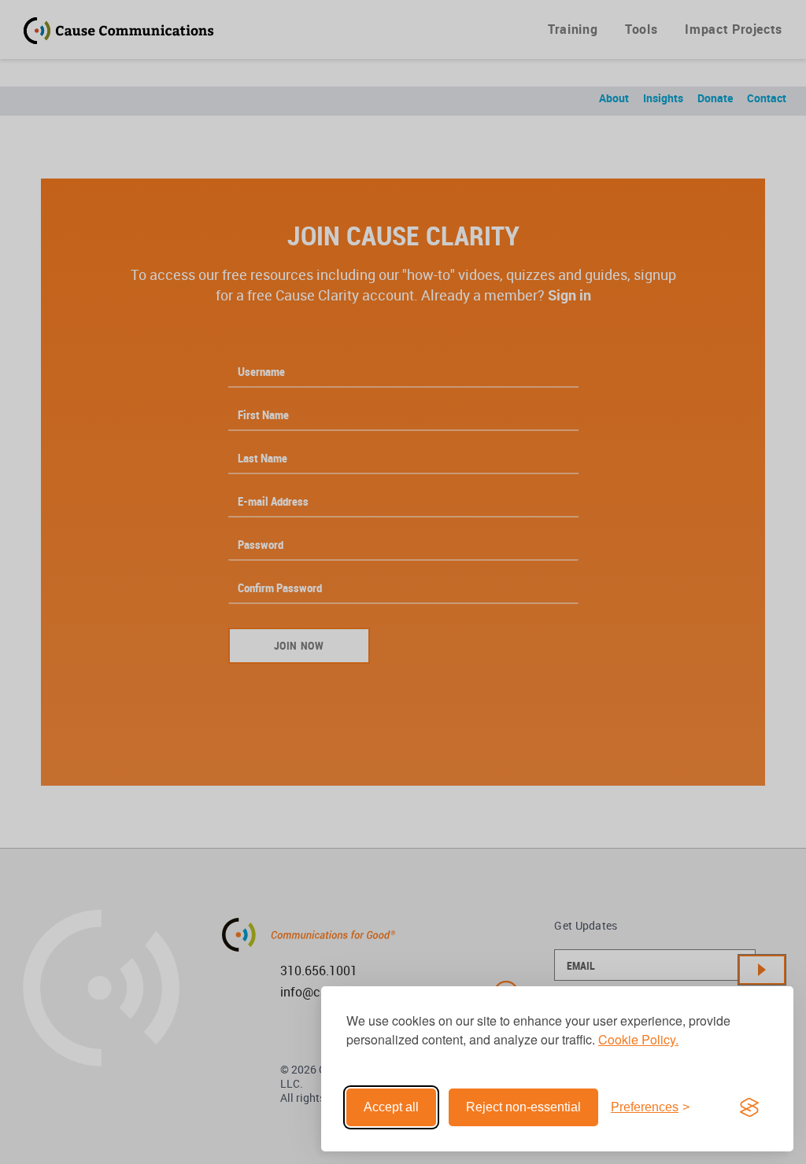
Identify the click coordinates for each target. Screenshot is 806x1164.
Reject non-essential (523, 1107)
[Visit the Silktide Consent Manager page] (749, 1107)
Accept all (391, 1107)
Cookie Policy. (638, 1039)
